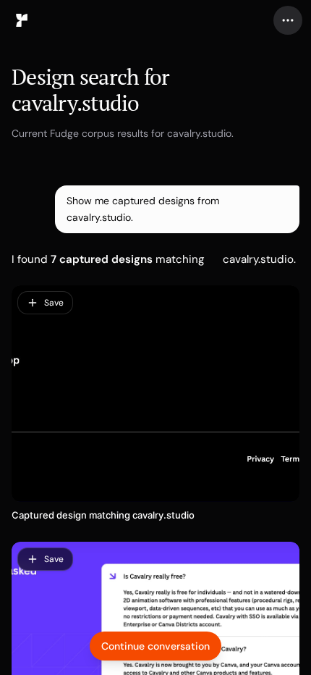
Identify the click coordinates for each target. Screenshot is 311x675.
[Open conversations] (22, 20)
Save (54, 303)
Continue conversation (155, 646)
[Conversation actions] (287, 20)
